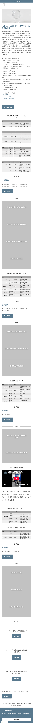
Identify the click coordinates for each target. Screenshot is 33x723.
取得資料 (6, 696)
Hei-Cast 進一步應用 (8, 97)
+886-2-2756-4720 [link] (16, 1)
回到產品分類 (8, 107)
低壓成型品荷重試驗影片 (8, 99)
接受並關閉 (16, 719)
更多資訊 (16, 636)
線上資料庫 (7, 191)
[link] (3, 4)
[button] (29, 4)
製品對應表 (5, 95)
